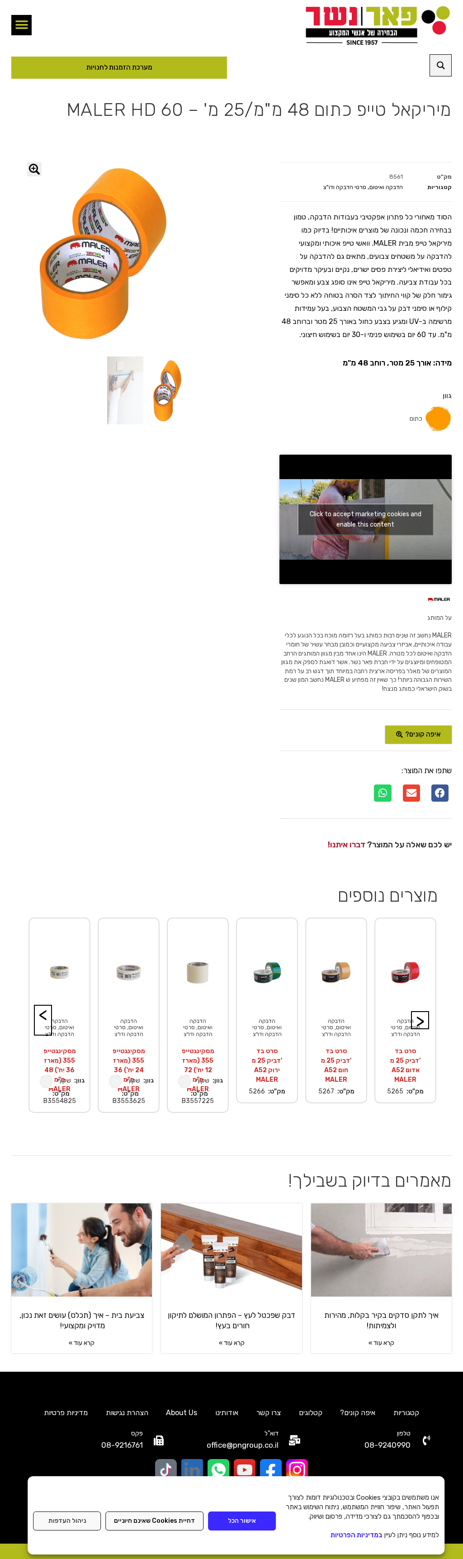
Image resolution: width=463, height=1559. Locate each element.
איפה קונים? (357, 1412)
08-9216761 (122, 1445)
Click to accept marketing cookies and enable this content (365, 519)
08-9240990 (387, 1445)
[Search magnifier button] (440, 65)
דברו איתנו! (346, 845)
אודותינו (226, 1412)
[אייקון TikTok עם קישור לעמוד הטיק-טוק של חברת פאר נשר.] (166, 1470)
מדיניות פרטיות (66, 1412)
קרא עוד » (381, 1343)
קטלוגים (310, 1412)
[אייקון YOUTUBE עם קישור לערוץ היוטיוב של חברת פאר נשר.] (244, 1470)
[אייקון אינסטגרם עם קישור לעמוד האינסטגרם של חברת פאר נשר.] (297, 1470)
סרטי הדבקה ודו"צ (344, 187)
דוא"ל (272, 1433)
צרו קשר (268, 1412)
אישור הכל (242, 1521)
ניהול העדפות (67, 1521)
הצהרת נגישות (127, 1412)
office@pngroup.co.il (243, 1445)
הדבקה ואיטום (386, 187)
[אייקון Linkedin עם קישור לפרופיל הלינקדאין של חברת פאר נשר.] (192, 1470)
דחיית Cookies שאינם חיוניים (154, 1521)
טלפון (404, 1433)
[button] (21, 25)
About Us (181, 1412)
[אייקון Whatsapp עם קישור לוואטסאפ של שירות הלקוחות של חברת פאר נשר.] (218, 1470)
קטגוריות (406, 1412)
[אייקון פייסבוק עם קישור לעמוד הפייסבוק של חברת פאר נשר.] (271, 1470)
